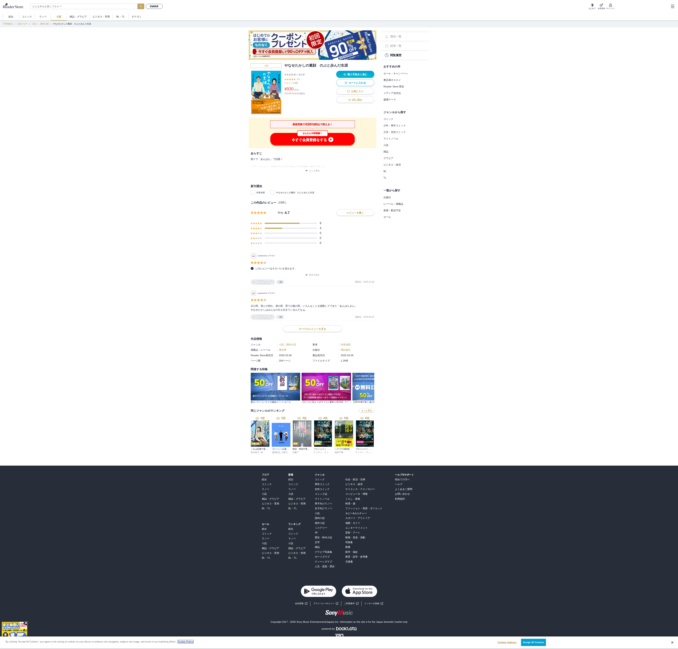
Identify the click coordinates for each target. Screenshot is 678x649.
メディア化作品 (392, 93)
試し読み (357, 99)
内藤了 (296, 452)
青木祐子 (255, 452)
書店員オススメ (392, 80)
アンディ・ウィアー (323, 452)
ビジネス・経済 (392, 164)
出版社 (387, 197)
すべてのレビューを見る (312, 328)
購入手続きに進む (357, 74)
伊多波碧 (260, 192)
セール (387, 217)
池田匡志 (276, 452)
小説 (34, 24)
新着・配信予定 (392, 210)
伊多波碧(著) (290, 74)
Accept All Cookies (533, 642)
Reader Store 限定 (393, 86)
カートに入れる (357, 82)
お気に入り (357, 91)
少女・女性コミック (394, 132)
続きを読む (314, 275)
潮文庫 (301, 74)
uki (261, 452)
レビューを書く (291, 83)
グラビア (388, 158)
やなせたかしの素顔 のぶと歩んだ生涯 (295, 192)
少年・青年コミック (394, 125)
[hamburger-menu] (672, 6)
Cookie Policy (185, 641)
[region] (339, 642)
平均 (280, 212)
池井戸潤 (339, 452)
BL (384, 171)
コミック (388, 119)
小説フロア (22, 24)
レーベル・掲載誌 (393, 203)
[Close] (672, 642)
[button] (374, 603)
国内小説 (44, 24)
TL (384, 177)
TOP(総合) (8, 24)
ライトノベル (390, 138)
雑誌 (385, 151)
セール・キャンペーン (395, 73)
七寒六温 (285, 452)
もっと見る (314, 170)
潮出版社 (346, 349)
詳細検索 (154, 6)
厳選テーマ (389, 99)
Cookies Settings (507, 642)
